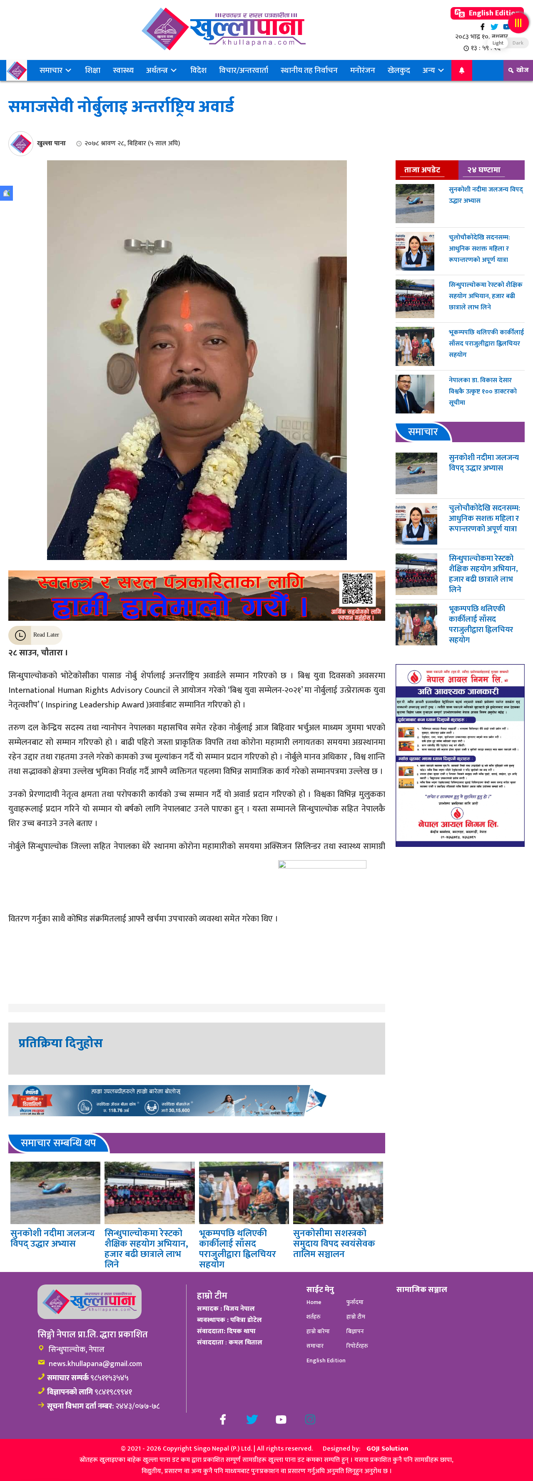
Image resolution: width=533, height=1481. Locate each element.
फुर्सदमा (355, 1302)
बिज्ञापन (355, 1331)
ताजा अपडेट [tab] (422, 170)
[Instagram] (310, 1419)
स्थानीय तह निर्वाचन (309, 70)
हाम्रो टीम (355, 1317)
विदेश (198, 70)
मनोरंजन (362, 70)
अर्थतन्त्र (157, 70)
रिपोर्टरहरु (357, 1346)
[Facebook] (482, 27)
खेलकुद (399, 70)
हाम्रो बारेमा (318, 1331)
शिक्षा (92, 70)
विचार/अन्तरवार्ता (243, 70)
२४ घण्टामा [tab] (484, 170)
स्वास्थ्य (123, 70)
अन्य (430, 70)
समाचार (52, 70)
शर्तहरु (313, 1317)
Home (313, 1302)
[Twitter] (494, 27)
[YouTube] (507, 27)
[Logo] (223, 29)
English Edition (493, 13)
